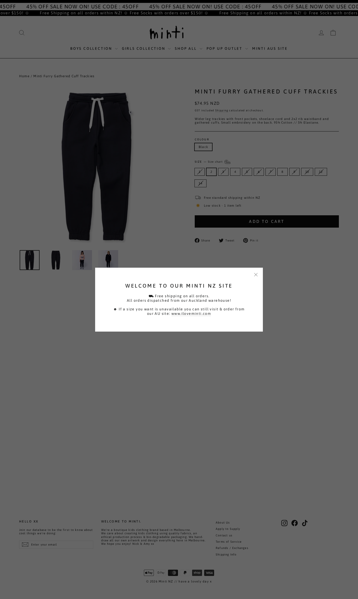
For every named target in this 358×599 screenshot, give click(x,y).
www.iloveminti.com (191, 313)
